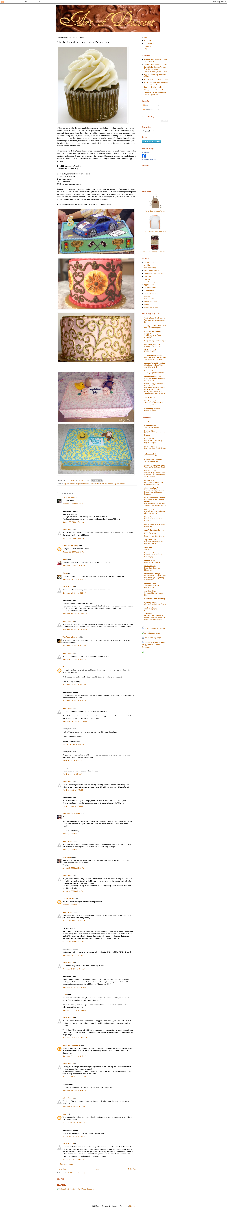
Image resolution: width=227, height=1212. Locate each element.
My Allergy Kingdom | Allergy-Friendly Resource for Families (154, 378)
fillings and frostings (82, 484)
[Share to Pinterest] (101, 480)
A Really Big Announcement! (154, 373)
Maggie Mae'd (149, 560)
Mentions (147, 46)
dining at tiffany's (151, 488)
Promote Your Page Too (148, 159)
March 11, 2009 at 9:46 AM (73, 790)
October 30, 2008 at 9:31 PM (73, 552)
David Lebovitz (150, 471)
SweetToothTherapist (71, 1045)
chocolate (147, 276)
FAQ (145, 49)
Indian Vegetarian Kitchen (154, 524)
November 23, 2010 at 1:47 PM (74, 1077)
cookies (147, 279)
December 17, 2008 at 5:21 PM (74, 659)
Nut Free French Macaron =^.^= (155, 562)
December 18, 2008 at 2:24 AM (74, 701)
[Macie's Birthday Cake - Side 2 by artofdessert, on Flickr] (95, 309)
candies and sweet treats (153, 273)
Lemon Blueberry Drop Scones (155, 72)
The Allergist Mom (151, 401)
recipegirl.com (150, 602)
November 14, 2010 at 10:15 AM (75, 1038)
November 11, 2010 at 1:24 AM (74, 1010)
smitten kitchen (150, 608)
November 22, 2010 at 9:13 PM (74, 1056)
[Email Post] (88, 480)
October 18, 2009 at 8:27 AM (73, 941)
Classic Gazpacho (150, 410)
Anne (65, 559)
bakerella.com (150, 425)
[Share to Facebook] (99, 480)
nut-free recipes (107, 484)
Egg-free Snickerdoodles (153, 87)
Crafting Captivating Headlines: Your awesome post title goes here (155, 320)
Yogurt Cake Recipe (151, 461)
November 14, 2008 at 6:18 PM (74, 593)
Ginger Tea (148, 526)
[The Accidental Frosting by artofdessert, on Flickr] (92, 123)
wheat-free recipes (151, 307)
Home (97, 1169)
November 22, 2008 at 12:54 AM (75, 614)
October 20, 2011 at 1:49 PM (73, 1159)
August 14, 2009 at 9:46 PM (73, 891)
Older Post (132, 1169)
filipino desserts (150, 287)
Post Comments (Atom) (76, 1173)
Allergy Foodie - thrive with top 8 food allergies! (155, 327)
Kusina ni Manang (151, 553)
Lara (64, 1114)
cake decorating (150, 268)
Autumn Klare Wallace (71, 813)
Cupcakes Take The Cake (154, 465)
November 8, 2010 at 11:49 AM (74, 987)
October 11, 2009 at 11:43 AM (74, 921)
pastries (147, 296)
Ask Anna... (148, 422)
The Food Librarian (70, 637)
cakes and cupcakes (151, 271)
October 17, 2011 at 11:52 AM (74, 1136)
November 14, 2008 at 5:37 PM (74, 579)
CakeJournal (149, 439)
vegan (146, 304)
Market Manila (150, 566)
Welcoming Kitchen (152, 409)
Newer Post (62, 1169)
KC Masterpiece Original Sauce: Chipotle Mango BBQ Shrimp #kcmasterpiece (155, 578)
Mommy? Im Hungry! (152, 574)
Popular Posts (149, 43)
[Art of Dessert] (144, 157)
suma (65, 995)
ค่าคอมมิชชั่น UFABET (152, 346)
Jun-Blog (148, 547)
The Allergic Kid (150, 397)
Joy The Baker (150, 540)
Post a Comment (66, 1164)
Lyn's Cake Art (68, 898)
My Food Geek (150, 583)
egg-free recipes (69, 484)
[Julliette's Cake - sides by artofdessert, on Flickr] (95, 362)
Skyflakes (147, 549)
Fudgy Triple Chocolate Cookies (156, 79)
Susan (65, 573)
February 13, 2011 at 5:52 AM (74, 1122)
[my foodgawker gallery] (151, 633)
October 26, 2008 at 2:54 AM (73, 522)
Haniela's (148, 517)
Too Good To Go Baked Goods (154, 467)
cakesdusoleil (150, 454)
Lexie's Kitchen (150, 371)
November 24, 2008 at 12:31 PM (75, 630)
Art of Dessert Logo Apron (155, 211)
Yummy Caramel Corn (151, 456)
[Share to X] (97, 480)
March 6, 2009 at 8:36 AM (72, 760)
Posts (147, 105)
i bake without (150, 350)
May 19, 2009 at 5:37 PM (72, 850)
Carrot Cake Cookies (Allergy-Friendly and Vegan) (155, 68)
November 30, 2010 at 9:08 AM (74, 1091)
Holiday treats (149, 262)
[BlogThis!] (94, 480)
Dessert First (149, 480)
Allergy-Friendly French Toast (155, 90)
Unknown (66, 667)
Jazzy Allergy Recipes (153, 355)
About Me (147, 40)
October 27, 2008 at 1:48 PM (73, 538)
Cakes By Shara (69, 497)
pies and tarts (149, 299)
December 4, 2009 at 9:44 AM (74, 969)
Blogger (132, 1206)
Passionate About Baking (154, 599)
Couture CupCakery (70, 545)
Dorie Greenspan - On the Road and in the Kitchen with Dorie (154, 499)
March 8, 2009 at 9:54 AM (72, 774)
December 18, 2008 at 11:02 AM (75, 721)
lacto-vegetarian (95, 484)
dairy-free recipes (150, 282)
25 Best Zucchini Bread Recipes (155, 604)
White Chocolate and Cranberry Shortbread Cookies (156, 83)
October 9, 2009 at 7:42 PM (73, 905)
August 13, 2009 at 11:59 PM (73, 868)
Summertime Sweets (151, 427)
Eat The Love (149, 509)
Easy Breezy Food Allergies (155, 341)
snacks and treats (150, 302)
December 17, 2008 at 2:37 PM (74, 646)
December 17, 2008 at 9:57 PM (74, 685)
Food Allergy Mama (152, 344)
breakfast (147, 265)
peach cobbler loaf (150, 610)
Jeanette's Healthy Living (154, 363)
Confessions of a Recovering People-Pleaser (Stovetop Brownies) (154, 492)
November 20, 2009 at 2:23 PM (74, 955)
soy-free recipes (119, 484)
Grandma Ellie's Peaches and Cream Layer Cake (155, 94)
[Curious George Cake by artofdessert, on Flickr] (95, 474)
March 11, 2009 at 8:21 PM (73, 806)
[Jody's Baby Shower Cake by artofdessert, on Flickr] (95, 422)
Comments (149, 109)
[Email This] (92, 480)
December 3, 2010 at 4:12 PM (74, 1106)
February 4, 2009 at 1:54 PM (73, 744)
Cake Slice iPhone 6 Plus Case (154, 252)
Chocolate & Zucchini (153, 459)
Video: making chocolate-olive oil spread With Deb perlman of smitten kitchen (154, 475)
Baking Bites (149, 431)
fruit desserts (149, 290)
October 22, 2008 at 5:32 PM (73, 504)
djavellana (67, 857)
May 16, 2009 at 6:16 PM (72, 834)
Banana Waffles (149, 352)
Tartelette (148, 613)
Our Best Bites (150, 591)
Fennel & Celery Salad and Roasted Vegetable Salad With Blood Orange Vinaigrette (154, 617)
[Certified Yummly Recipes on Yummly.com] (155, 631)
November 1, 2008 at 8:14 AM (74, 565)
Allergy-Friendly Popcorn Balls (155, 64)
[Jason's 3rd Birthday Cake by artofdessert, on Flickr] (95, 254)
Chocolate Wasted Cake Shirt (155, 231)
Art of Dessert (68, 529)
